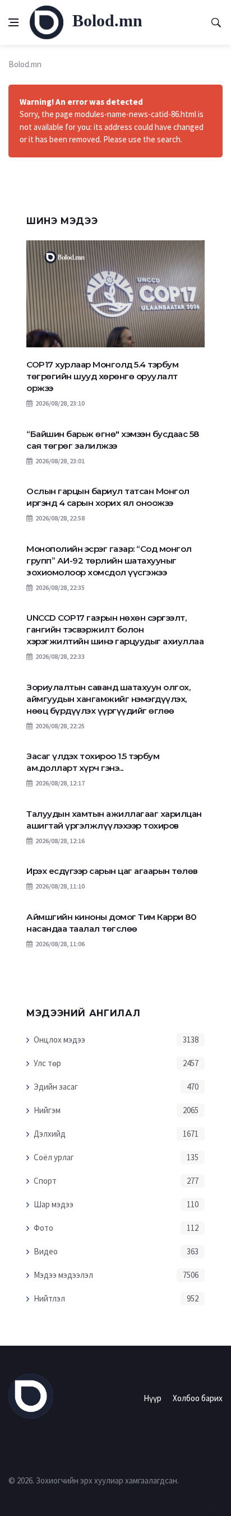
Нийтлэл (49, 1298)
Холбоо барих (198, 1398)
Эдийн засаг (56, 1086)
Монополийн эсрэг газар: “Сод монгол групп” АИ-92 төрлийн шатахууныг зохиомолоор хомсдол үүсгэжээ (109, 560)
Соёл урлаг (54, 1157)
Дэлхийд (50, 1133)
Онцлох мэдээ (59, 1039)
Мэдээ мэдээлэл (63, 1274)
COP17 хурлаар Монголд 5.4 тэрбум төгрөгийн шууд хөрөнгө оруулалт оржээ (102, 376)
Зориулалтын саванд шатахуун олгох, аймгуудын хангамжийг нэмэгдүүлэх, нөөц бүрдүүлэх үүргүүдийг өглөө (108, 699)
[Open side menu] (13, 22)
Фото (43, 1227)
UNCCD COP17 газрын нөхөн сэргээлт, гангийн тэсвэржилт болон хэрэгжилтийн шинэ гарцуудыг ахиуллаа (115, 629)
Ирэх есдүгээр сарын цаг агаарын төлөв (112, 871)
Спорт (45, 1180)
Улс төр (47, 1063)
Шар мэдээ (53, 1204)
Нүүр (152, 1398)
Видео (46, 1251)
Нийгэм (47, 1110)
